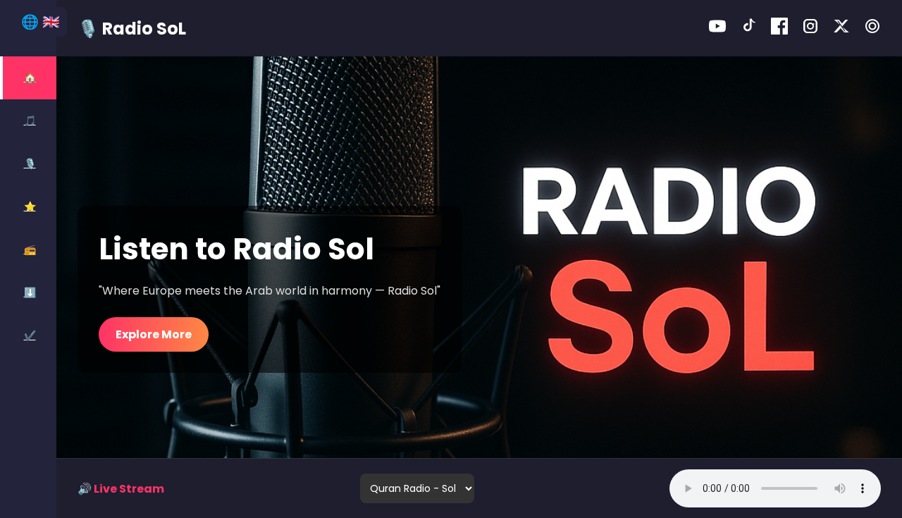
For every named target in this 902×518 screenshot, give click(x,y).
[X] (841, 28)
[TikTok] (748, 28)
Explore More (154, 334)
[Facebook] (779, 28)
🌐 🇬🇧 (40, 22)
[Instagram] (810, 28)
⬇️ (30, 292)
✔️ (30, 335)
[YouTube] (717, 28)
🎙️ (30, 163)
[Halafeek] (872, 28)
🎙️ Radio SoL (132, 28)
